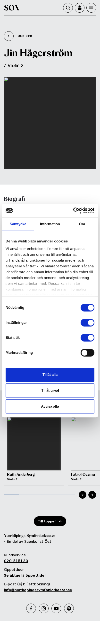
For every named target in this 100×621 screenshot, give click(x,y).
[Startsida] (11, 8)
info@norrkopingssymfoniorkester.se (38, 590)
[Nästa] (92, 495)
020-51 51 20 (16, 561)
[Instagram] (44, 608)
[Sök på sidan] (68, 8)
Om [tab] (82, 224)
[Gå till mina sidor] (79, 8)
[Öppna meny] (91, 8)
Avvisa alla (50, 406)
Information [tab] (50, 224)
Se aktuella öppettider (25, 575)
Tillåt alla (50, 375)
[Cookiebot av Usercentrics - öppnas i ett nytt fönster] (73, 210)
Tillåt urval (50, 390)
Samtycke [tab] (18, 224)
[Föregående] (82, 495)
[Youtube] (56, 608)
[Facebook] (31, 608)
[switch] (87, 322)
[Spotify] (69, 608)
